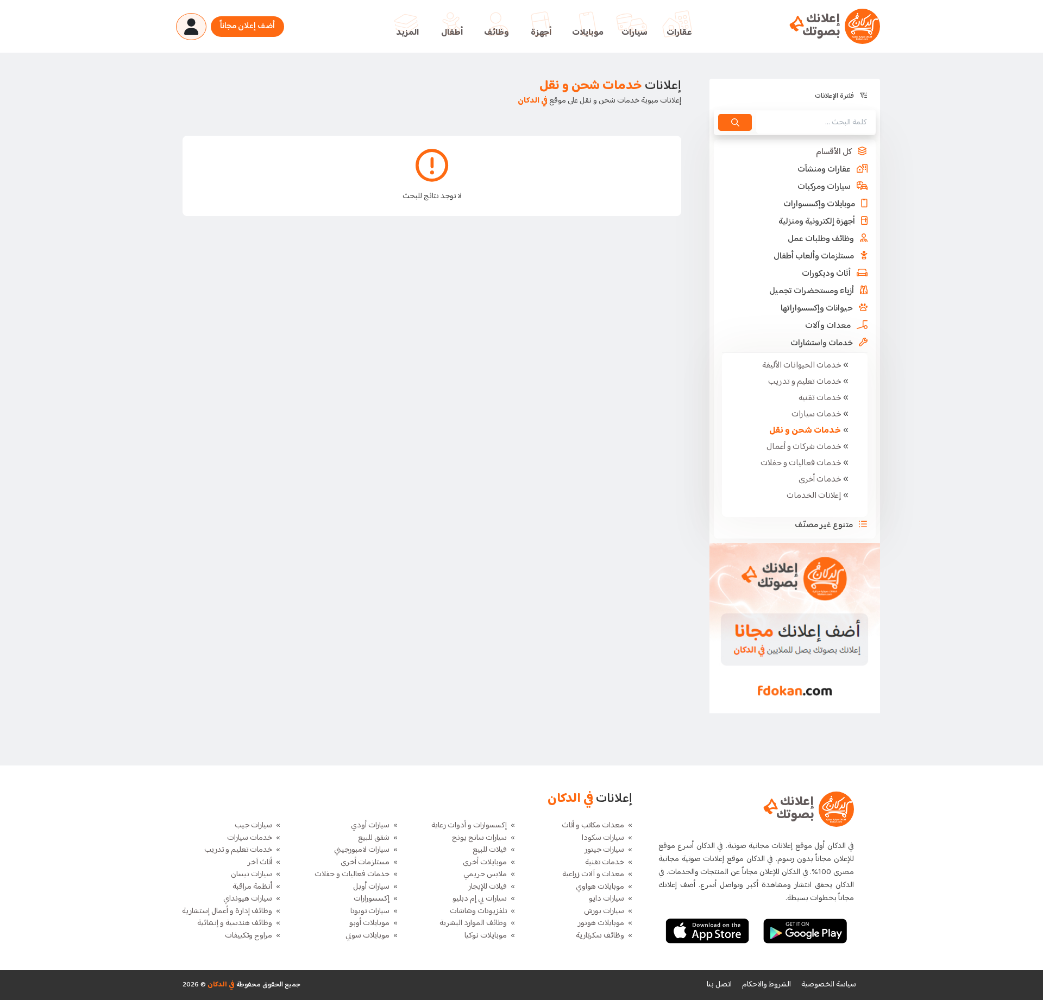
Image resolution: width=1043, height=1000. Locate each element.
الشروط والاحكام (766, 984)
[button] (795, 152)
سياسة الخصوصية (828, 984)
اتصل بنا (719, 984)
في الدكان (220, 985)
